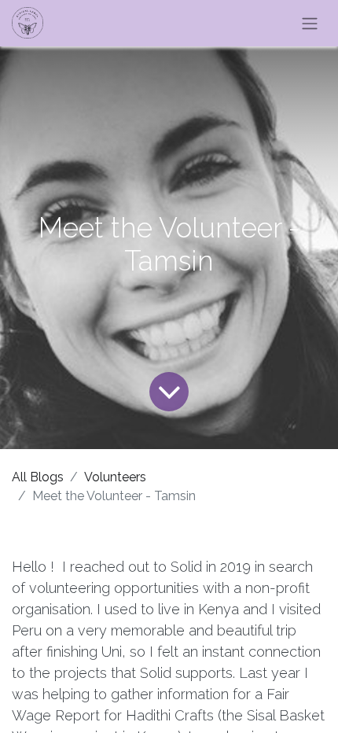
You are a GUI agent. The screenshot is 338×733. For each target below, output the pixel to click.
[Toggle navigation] (309, 23)
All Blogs (38, 477)
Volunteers (115, 477)
